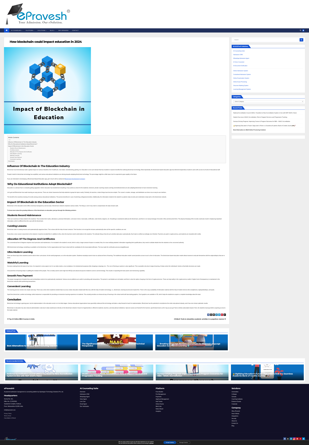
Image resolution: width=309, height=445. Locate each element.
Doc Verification (84, 406)
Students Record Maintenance (18, 148)
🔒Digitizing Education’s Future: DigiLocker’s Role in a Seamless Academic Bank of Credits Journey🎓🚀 (264, 125)
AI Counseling (16, 30)
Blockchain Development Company (75, 179)
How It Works (235, 413)
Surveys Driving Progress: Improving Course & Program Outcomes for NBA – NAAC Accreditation (261, 121)
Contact (75, 30)
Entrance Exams (236, 401)
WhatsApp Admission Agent (241, 58)
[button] (300, 30)
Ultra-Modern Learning (16, 153)
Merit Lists (159, 406)
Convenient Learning (15, 159)
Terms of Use (7, 415)
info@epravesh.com (9, 410)
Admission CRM (238, 54)
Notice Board (159, 409)
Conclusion (11, 161)
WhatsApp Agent (84, 396)
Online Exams (160, 404)
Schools (234, 396)
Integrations (235, 416)
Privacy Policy (8, 413)
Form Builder (159, 391)
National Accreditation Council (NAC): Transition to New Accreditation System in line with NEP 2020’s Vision (265, 113)
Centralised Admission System (242, 74)
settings (151, 443)
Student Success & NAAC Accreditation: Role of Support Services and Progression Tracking (260, 117)
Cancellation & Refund (10, 418)
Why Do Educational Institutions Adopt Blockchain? (22, 144)
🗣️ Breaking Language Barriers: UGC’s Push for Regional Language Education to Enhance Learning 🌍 (188, 345)
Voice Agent (83, 399)
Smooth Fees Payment (16, 157)
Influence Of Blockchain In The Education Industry (22, 142)
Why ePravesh (63, 30)
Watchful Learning (14, 155)
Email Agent (83, 404)
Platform (29, 30)
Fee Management (161, 394)
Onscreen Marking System (240, 85)
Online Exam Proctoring (240, 82)
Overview (82, 391)
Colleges (234, 394)
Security (234, 418)
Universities (235, 391)
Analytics (158, 411)
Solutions (42, 30)
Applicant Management (162, 399)
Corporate (234, 404)
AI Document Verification (240, 65)
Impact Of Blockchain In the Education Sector (21, 146)
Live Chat (82, 401)
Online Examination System (241, 78)
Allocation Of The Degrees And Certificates (21, 151)
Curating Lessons (14, 150)
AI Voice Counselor (238, 62)
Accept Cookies (170, 442)
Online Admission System (240, 70)
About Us (234, 421)
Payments (158, 396)
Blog (52, 30)
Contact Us (235, 423)
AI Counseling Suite (239, 51)
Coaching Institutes (237, 399)
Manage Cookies (183, 442)
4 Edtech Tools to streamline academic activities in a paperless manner (199, 319)
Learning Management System (242, 89)
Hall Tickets (159, 401)
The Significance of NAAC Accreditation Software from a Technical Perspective (113, 345)
